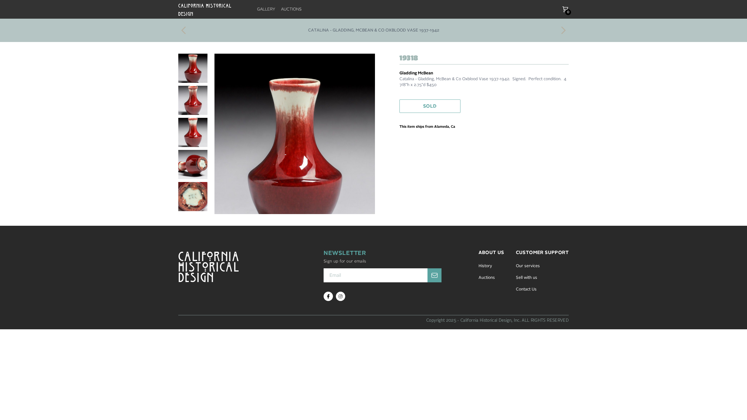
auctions (291, 9)
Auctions (487, 278)
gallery (266, 9)
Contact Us (526, 289)
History (485, 266)
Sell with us (526, 278)
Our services (528, 266)
